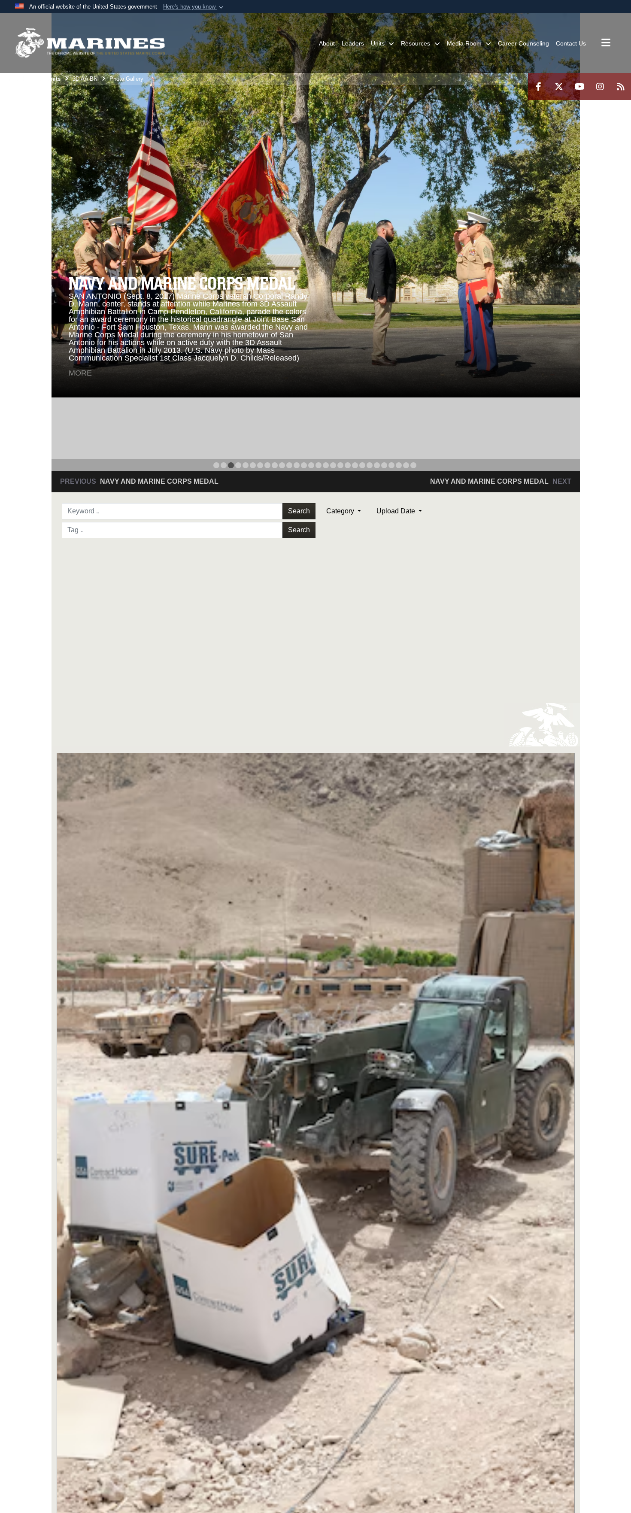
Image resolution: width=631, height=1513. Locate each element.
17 (333, 465)
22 (370, 465)
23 (377, 465)
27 (406, 465)
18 (340, 465)
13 (304, 465)
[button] (194, 7)
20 (355, 465)
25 (391, 465)
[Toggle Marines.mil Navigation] (606, 43)
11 (289, 465)
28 (413, 465)
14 (311, 465)
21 (362, 465)
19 (348, 465)
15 (319, 465)
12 (297, 465)
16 (326, 465)
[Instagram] (600, 86)
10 (282, 465)
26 (399, 465)
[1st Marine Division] (90, 43)
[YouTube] (579, 86)
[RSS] (620, 86)
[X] (559, 86)
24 (384, 465)
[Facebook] (538, 86)
